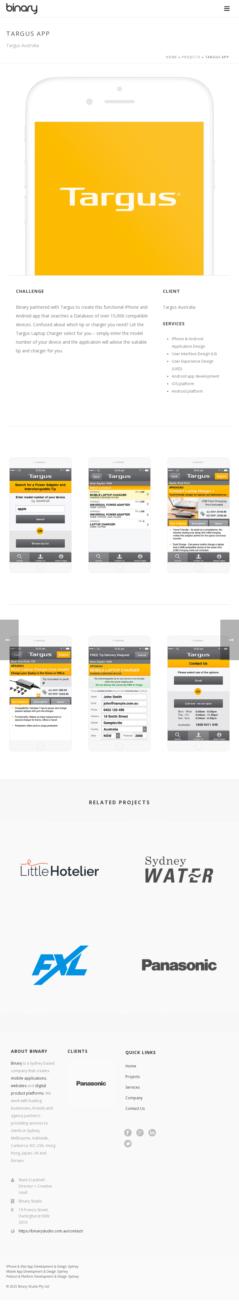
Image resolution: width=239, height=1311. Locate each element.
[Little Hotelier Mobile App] (60, 847)
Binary (16, 1063)
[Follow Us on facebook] (128, 1133)
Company (134, 1098)
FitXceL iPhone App (60, 996)
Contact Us (135, 1108)
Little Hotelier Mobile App (60, 900)
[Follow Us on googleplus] (140, 1133)
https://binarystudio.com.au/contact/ (51, 1231)
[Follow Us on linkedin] (152, 1133)
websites (18, 1085)
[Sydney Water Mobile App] (179, 847)
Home (171, 57)
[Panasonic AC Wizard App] (179, 943)
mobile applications (28, 1078)
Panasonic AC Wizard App (179, 996)
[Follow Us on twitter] (128, 1144)
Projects (191, 57)
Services (132, 1087)
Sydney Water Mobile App (179, 900)
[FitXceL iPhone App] (60, 943)
